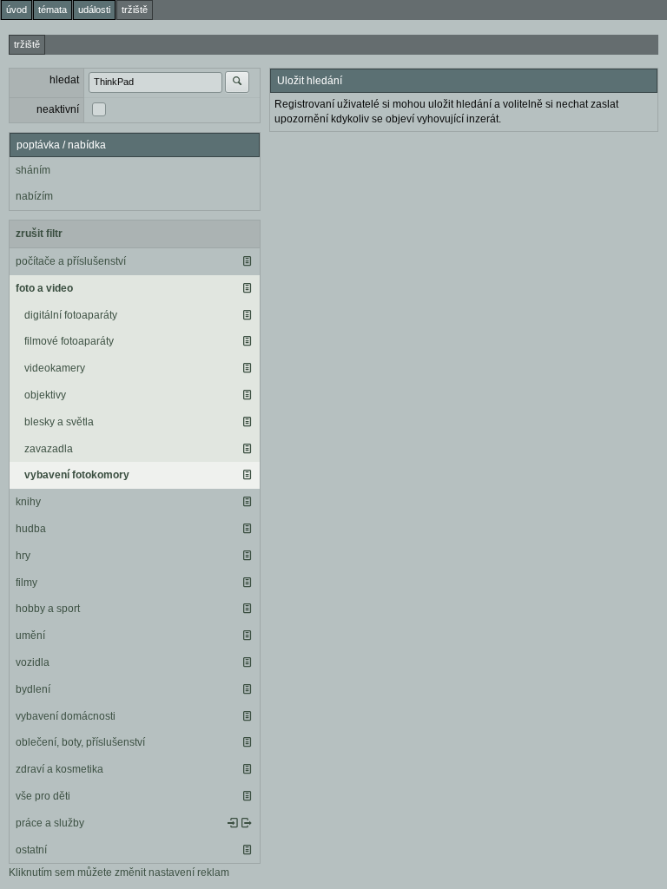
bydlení (33, 689)
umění (30, 635)
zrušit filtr (39, 233)
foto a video (44, 288)
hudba (31, 529)
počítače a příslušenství (71, 261)
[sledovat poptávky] (233, 823)
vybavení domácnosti (66, 716)
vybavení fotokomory (76, 475)
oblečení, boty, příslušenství (80, 742)
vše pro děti (43, 796)
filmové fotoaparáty (69, 341)
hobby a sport (48, 609)
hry (23, 556)
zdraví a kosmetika (59, 769)
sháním (33, 170)
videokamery (54, 368)
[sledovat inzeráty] (247, 261)
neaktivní (57, 109)
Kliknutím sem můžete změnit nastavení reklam (119, 872)
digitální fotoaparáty (70, 315)
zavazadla (48, 449)
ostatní (31, 850)
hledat (64, 80)
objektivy (45, 395)
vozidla (33, 662)
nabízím (34, 196)
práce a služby (50, 823)
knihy (28, 502)
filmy (26, 582)
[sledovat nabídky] (247, 823)
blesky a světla (59, 422)
